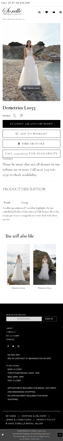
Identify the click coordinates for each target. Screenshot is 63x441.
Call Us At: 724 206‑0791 (15, 3)
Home (4, 19)
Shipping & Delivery (34, 416)
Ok (60, 435)
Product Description (24, 189)
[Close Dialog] (3, 434)
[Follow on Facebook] (8, 346)
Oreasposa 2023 (20, 19)
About (9, 328)
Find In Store (33, 143)
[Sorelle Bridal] (12, 11)
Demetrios (10, 19)
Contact (11, 332)
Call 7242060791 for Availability (31, 153)
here (41, 439)
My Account (12, 336)
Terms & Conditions (18, 420)
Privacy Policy (46, 420)
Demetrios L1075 (18, 288)
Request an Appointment (31, 123)
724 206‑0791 (14, 355)
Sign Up (49, 319)
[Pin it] (21, 115)
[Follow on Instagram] (18, 346)
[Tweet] (14, 115)
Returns (11, 416)
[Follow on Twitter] (13, 346)
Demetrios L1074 (44, 288)
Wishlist (10, 339)
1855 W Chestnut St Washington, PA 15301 (29, 359)
